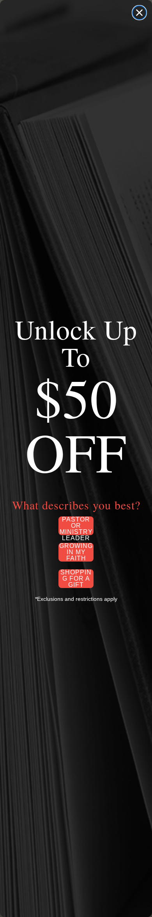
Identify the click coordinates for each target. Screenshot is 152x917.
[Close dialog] (139, 12)
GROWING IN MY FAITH (76, 552)
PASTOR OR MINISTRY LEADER (76, 525)
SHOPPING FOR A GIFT (76, 578)
